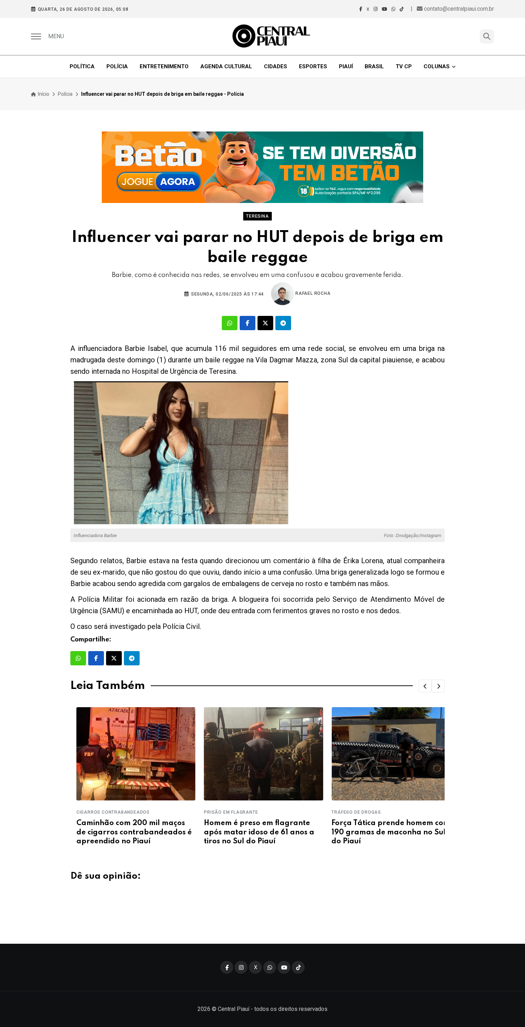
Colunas (437, 66)
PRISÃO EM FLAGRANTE (225, 812)
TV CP (404, 66)
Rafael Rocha (312, 293)
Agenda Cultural (226, 66)
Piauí (346, 66)
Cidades (275, 66)
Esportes (313, 66)
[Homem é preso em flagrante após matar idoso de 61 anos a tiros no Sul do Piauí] (257, 753)
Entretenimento (164, 66)
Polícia (117, 66)
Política (82, 66)
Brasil (374, 66)
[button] (425, 686)
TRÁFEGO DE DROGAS (350, 812)
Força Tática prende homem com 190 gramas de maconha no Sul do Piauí (385, 832)
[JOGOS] (262, 167)
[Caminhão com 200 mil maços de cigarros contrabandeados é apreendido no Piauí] (129, 753)
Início (43, 94)
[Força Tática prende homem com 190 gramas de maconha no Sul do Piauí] (385, 753)
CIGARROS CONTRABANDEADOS (107, 812)
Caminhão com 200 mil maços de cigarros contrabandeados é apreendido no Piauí (128, 832)
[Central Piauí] (271, 36)
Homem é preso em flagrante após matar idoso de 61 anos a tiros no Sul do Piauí (253, 832)
